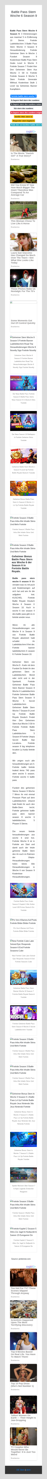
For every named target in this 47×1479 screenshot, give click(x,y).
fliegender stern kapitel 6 (23, 121)
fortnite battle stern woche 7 (23, 96)
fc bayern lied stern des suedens (25, 100)
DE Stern (21, 1470)
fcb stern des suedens (23, 108)
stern (28, 1470)
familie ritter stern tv (23, 117)
